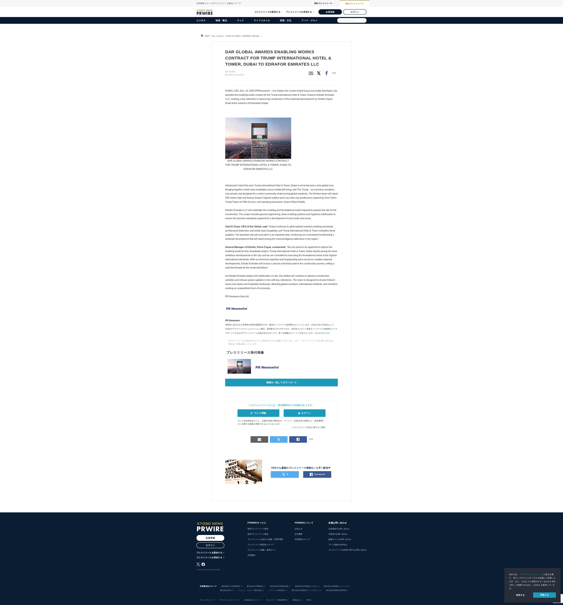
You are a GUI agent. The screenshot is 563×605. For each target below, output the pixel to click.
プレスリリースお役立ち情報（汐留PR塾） (265, 539)
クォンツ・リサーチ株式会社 (250, 590)
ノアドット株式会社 (277, 590)
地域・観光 (221, 20)
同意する (544, 595)
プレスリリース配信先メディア (260, 545)
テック (240, 20)
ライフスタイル (262, 20)
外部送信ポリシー (251, 600)
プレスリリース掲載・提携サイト (261, 550)
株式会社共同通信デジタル (306, 586)
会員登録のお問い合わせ (338, 529)
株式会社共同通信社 (255, 586)
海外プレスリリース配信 (257, 534)
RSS (309, 600)
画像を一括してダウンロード (281, 382)
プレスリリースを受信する (299, 12)
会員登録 (330, 12)
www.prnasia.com (322, 333)
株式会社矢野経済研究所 (336, 590)
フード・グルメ (309, 20)
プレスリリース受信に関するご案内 (309, 427)
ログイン (354, 12)
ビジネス (201, 20)
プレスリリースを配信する (267, 12)
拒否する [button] (520, 595)
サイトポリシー (206, 600)
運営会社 (296, 600)
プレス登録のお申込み (337, 545)
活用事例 (251, 555)
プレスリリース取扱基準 (276, 600)
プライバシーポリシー (531, 574)
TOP (207, 36)
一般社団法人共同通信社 (230, 586)
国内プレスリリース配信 (257, 529)
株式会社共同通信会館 (279, 586)
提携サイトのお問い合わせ (339, 539)
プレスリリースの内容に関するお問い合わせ (347, 550)
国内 (323, 3)
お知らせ (298, 529)
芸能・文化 (285, 20)
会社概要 (298, 534)
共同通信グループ (302, 539)
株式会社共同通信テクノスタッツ (305, 590)
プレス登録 (259, 413)
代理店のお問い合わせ (337, 534)
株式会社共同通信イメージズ (336, 586)
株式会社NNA (225, 590)
